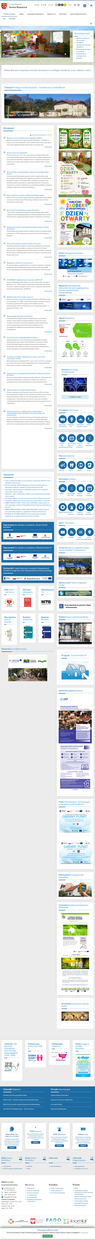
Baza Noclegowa (89, 538)
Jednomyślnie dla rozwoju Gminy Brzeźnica (21, 390)
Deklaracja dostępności (81, 1203)
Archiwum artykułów (33, 1190)
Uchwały (29, 1166)
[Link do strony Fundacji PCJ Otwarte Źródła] (75, 1221)
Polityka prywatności (80, 1199)
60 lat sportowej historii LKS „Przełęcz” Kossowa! (24, 243)
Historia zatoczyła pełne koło (17, 153)
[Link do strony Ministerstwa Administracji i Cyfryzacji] (37, 1221)
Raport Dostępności (80, 1205)
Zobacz (12, 1147)
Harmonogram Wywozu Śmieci (71, 445)
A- (41, 5)
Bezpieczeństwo (62, 512)
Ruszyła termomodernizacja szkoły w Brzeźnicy (23, 210)
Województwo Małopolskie (58, 1109)
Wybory (62, 493)
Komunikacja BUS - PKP (71, 494)
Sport (61, 537)
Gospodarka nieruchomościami (80, 425)
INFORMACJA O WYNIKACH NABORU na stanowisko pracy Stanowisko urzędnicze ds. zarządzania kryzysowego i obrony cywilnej (25, 515)
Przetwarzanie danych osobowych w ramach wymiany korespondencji (83, 1192)
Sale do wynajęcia (80, 494)
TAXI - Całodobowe (89, 444)
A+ (45, 5)
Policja (89, 424)
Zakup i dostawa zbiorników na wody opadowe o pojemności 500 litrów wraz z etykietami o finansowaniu (28, 482)
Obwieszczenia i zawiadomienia (12, 1168)
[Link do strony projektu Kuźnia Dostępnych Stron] (17, 1221)
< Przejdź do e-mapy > (75, 397)
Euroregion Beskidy (56, 1104)
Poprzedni (48, 135)
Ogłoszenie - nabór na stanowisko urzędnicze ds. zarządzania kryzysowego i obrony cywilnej (27, 495)
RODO (76, 1188)
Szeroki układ (78, 4)
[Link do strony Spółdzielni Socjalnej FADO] (53, 1221)
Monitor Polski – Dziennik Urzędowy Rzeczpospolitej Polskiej (20, 1100)
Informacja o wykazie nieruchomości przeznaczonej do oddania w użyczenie (27, 498)
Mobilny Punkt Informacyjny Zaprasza (20, 297)
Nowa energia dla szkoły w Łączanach (83, 50)
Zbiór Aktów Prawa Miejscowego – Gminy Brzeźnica (18, 1109)
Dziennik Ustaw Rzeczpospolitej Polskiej (15, 1095)
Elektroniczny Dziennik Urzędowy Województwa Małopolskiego (21, 1104)
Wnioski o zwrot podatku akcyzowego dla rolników (24, 138)
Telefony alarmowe (56, 1190)
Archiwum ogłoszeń (33, 1193)
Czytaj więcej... (84, 1232)
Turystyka (71, 537)
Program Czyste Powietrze (80, 445)
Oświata (61, 470)
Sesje (28, 1168)
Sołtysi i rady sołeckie (57, 1188)
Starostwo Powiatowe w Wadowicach (62, 1100)
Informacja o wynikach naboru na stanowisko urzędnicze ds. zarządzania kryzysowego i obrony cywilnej (26, 491)
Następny (51, 135)
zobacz (35, 1142)
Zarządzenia (7, 1166)
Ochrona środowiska (80, 513)
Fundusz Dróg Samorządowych (62, 445)
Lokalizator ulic (71, 425)
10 (45, 135)
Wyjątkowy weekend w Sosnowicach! (83, 39)
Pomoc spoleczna (71, 513)
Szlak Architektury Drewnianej (59, 1095)
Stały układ (75, 4)
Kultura (71, 470)
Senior (89, 470)
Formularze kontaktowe (58, 1193)
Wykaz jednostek (79, 1166)
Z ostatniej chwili (32, 1195)
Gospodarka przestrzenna (62, 425)
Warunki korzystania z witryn (82, 1196)
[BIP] (90, 5)
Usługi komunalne (89, 513)
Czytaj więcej (48, 147)
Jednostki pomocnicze (81, 1168)
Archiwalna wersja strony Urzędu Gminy (34, 1200)
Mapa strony (30, 1188)
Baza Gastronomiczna (80, 538)
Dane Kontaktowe (56, 1166)
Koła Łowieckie (89, 494)
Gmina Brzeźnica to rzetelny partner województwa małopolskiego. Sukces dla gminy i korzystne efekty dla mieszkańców (26, 413)
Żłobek (80, 470)
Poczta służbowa (32, 1197)
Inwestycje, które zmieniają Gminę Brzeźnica (81, 56)
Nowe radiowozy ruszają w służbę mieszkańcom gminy (25, 195)
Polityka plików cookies (81, 1201)
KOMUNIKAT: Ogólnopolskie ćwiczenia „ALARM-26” (83, 45)
